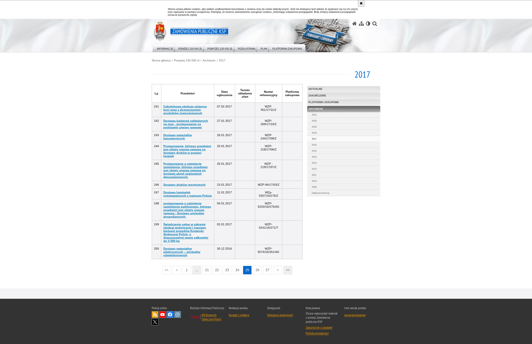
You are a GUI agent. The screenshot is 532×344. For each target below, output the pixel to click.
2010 (314, 181)
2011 (314, 175)
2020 (314, 121)
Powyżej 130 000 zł (186, 60)
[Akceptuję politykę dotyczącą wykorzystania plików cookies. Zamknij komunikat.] (361, 3)
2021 (314, 114)
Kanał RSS (155, 314)
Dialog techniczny (321, 193)
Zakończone (317, 95)
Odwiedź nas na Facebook (170, 314)
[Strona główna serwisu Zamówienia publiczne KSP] (354, 23)
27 (266, 269)
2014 (314, 157)
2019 (314, 127)
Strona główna (161, 60)
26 (256, 269)
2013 (314, 163)
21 (206, 269)
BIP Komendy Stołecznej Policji (211, 317)
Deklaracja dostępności (280, 315)
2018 (314, 133)
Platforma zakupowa (323, 102)
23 (226, 269)
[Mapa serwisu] (361, 23)
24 (236, 269)
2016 (314, 145)
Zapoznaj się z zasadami (319, 327)
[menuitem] (165, 47)
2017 (222, 60)
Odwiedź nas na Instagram (177, 314)
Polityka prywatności (317, 333)
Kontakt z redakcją (239, 315)
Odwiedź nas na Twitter (155, 322)
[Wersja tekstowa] (368, 23)
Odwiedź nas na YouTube (162, 314)
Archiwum (209, 60)
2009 (314, 187)
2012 (314, 169)
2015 (314, 151)
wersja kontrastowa (355, 315)
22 (216, 269)
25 (246, 269)
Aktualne (315, 89)
